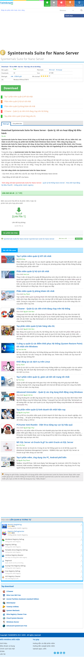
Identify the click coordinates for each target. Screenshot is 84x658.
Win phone (61, 5)
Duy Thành (27, 294)
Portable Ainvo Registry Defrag (16, 550)
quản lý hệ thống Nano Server (54, 183)
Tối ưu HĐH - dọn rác (16, 67)
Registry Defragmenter (16, 531)
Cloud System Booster (14, 618)
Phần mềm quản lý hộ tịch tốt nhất (17, 101)
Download (5, 67)
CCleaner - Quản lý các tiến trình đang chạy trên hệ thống (26, 111)
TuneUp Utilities (12, 607)
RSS (61, 653)
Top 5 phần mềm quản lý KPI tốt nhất (18, 96)
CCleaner (48, 314)
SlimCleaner (10, 603)
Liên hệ (2, 654)
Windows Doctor (12, 622)
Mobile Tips (70, 5)
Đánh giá (6, 124)
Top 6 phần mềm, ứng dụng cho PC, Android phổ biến (41, 457)
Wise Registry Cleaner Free (16, 614)
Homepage (59, 70)
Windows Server (29, 154)
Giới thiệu (3, 643)
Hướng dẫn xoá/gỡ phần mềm (44, 646)
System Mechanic (13, 610)
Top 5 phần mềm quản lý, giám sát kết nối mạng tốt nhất (43, 377)
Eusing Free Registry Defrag (15, 566)
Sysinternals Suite (8, 160)
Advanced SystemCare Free (16, 626)
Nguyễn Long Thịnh (23, 412)
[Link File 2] (19, 226)
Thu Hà (3, 136)
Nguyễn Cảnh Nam (29, 312)
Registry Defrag (11, 544)
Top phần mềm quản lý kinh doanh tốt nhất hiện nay (41, 409)
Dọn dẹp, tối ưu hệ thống (32, 67)
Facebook (55, 653)
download (6, 4)
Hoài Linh (26, 274)
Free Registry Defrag (12, 571)
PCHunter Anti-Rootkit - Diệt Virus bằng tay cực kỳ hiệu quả (44, 424)
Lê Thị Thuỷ (21, 445)
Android (47, 5)
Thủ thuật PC (79, 5)
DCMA (2, 651)
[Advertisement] (42, 33)
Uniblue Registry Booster (14, 555)
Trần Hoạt (21, 380)
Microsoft (52, 70)
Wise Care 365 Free (13, 595)
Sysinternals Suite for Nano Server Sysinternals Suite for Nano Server (29, 239)
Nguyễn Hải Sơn (28, 395)
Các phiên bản (17, 123)
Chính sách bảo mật (7, 649)
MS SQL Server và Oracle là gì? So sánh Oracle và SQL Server (45, 442)
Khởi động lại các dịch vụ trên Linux (33, 361)
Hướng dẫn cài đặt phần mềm (44, 643)
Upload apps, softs (39, 649)
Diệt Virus (20, 430)
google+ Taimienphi (58, 653)
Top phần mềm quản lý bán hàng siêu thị (20, 116)
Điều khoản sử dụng (7, 646)
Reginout (8, 560)
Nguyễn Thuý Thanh (24, 460)
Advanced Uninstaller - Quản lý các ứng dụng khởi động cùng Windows (50, 392)
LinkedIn (64, 653)
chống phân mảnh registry (23, 185)
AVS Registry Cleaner (12, 576)
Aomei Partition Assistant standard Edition (22, 599)
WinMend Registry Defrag (14, 539)
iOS (54, 5)
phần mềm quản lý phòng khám (33, 297)
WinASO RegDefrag (15, 524)
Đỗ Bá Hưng (21, 259)
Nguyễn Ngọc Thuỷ (29, 428)
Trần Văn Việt (22, 349)
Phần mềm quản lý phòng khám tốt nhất (19, 106)
